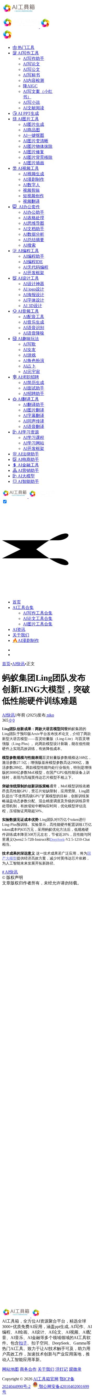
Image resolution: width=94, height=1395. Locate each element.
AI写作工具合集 (37, 613)
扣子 (23, 1343)
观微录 (75, 1369)
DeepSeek (57, 839)
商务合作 (28, 1369)
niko (50, 715)
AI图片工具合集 (37, 624)
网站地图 (10, 1369)
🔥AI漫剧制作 (26, 640)
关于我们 (21, 635)
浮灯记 (61, 1369)
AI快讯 (18, 664)
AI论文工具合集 (37, 618)
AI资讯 (19, 629)
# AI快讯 (10, 872)
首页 (17, 602)
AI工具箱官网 (45, 1379)
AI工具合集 (23, 607)
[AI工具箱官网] (29, 496)
